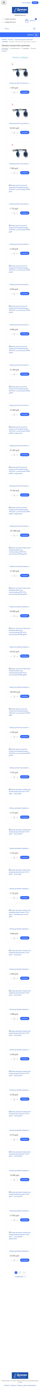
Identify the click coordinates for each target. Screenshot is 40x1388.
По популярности (15, 48)
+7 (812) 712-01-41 (10, 19)
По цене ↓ (4, 51)
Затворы (5, 41)
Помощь (20, 1385)
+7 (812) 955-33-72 (10, 22)
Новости (7, 1385)
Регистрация (26, 2)
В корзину (25, 92)
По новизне (5, 48)
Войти (35, 2)
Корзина (33, 19)
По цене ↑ (34, 48)
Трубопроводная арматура (24, 39)
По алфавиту (25, 48)
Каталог (11, 39)
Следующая (19, 1276)
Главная (4, 39)
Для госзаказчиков (29, 1385)
